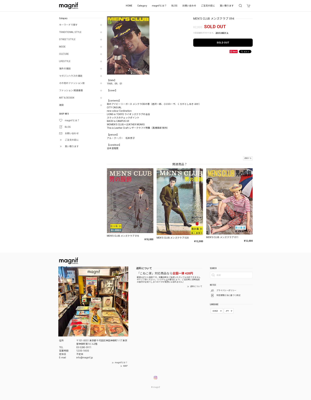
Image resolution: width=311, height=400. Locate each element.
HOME (129, 5)
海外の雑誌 (65, 68)
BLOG (174, 5)
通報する (248, 158)
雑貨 (61, 105)
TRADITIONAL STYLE (70, 32)
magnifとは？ (159, 5)
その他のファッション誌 (72, 83)
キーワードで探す (68, 25)
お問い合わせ (189, 5)
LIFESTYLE (64, 61)
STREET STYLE (67, 39)
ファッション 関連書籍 (71, 90)
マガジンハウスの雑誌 (70, 76)
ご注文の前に (208, 5)
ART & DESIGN (66, 97)
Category (142, 5)
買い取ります (227, 5)
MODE (62, 46)
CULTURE (64, 54)
